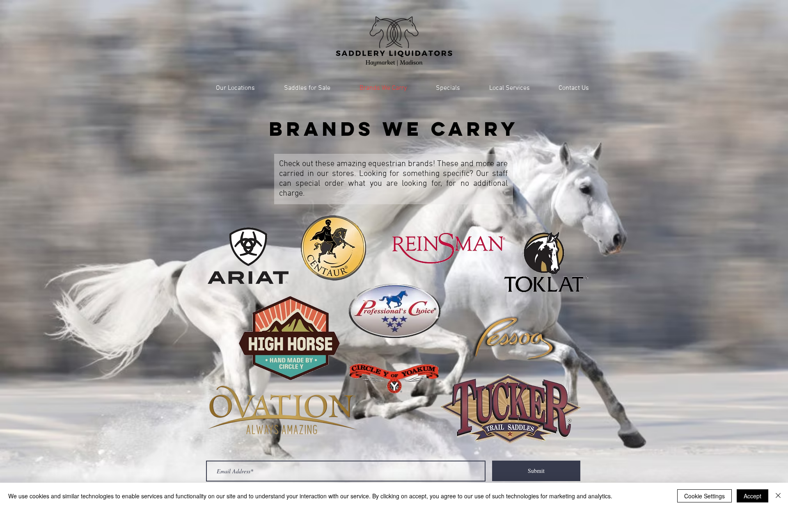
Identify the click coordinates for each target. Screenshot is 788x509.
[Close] (778, 495)
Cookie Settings (704, 496)
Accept (752, 496)
